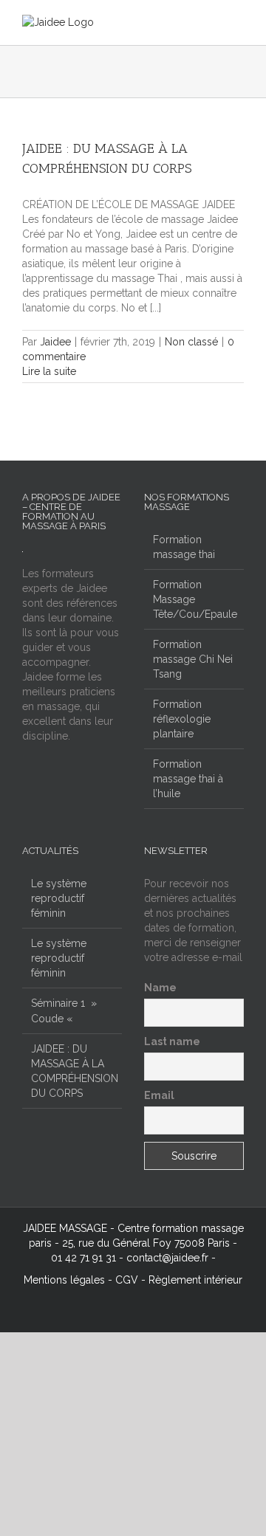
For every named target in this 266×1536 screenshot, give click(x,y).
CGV (126, 1280)
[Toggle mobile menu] (238, 22)
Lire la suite (49, 371)
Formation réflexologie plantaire (182, 719)
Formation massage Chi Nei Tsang (193, 659)
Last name (172, 1041)
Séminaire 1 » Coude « (64, 1010)
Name (160, 987)
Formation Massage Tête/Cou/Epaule (194, 599)
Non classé (191, 342)
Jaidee (55, 342)
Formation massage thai (184, 547)
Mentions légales (64, 1280)
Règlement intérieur (195, 1280)
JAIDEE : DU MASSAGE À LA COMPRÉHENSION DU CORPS (73, 1071)
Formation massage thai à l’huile (188, 778)
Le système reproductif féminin (58, 898)
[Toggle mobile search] (211, 22)
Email (159, 1095)
